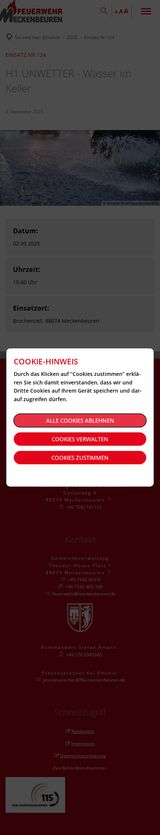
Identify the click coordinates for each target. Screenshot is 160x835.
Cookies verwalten (80, 439)
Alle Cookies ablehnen (80, 420)
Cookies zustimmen (80, 457)
